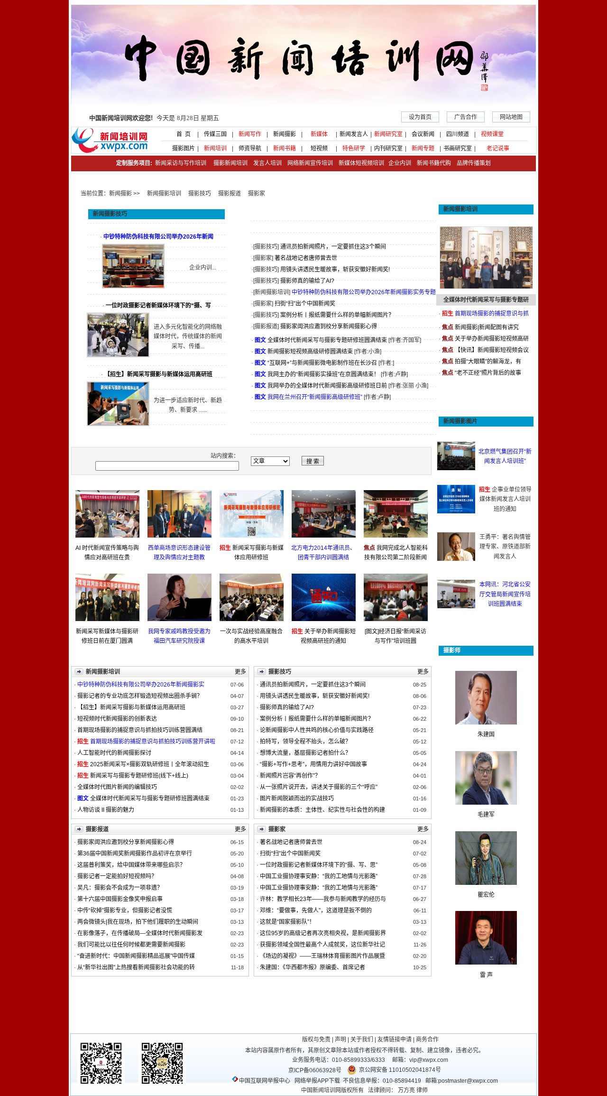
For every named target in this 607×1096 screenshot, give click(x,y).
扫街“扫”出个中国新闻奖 (305, 303)
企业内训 (397, 163)
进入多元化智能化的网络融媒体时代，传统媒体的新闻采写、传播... (188, 337)
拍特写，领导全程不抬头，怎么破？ (305, 741)
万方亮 (406, 1090)
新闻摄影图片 (460, 421)
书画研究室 (457, 148)
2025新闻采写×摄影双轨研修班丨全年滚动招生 (149, 764)
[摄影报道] (266, 326)
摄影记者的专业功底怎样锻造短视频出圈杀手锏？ (139, 696)
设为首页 (420, 117)
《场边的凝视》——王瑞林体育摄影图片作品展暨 (322, 956)
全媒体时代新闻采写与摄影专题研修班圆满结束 (327, 340)
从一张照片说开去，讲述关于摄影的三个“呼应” (318, 787)
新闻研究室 (388, 134)
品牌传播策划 (471, 163)
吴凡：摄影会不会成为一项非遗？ (122, 887)
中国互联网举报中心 (264, 1080)
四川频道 (457, 134)
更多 (240, 672)
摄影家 (256, 193)
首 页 (181, 134)
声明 (340, 1039)
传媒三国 (215, 134)
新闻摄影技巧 (110, 214)
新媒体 (319, 134)
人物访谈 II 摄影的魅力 (105, 810)
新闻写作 (250, 134)
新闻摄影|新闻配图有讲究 (487, 327)
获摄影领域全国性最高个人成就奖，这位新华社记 (322, 944)
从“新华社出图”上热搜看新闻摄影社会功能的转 (136, 967)
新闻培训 (215, 148)
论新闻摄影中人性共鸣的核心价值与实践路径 (317, 730)
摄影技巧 (199, 193)
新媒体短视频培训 (361, 163)
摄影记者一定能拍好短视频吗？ (117, 876)
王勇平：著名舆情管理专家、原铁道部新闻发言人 (505, 547)
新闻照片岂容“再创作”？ (290, 775)
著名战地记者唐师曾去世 (306, 258)
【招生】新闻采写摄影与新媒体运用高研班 (131, 707)
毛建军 (486, 814)
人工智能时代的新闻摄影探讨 (114, 753)
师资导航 (250, 148)
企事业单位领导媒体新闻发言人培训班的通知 (505, 499)
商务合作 (427, 1039)
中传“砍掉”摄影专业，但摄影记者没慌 (124, 910)
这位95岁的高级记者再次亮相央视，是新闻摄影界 (323, 933)
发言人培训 (268, 163)
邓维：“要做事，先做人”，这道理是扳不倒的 (316, 910)
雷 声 (486, 975)
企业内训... (202, 267)
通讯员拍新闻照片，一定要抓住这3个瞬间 (333, 246)
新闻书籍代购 (431, 163)
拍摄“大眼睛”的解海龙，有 (488, 361)
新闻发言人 (354, 134)
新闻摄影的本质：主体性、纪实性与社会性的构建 (322, 810)
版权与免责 (316, 1039)
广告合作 (465, 117)
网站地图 (511, 117)
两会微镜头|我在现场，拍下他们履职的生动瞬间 (137, 922)
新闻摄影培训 (164, 193)
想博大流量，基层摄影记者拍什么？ (305, 753)
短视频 (319, 148)
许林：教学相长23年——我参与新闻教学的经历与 (323, 899)
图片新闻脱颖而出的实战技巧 (297, 798)
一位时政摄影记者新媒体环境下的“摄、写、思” (318, 865)
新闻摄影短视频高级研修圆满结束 (310, 351)
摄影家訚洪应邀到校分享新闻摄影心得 (328, 326)
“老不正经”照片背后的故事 (488, 373)
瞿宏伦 (486, 895)
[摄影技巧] (266, 246)
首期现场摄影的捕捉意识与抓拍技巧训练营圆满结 (139, 730)
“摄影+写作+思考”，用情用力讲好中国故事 (313, 764)
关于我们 (361, 1039)
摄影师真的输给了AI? (307, 281)
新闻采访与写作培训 (180, 163)
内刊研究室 (388, 148)
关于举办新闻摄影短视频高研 (492, 338)
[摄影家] (263, 258)
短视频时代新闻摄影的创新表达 (117, 718)
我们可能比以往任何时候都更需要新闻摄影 (131, 944)
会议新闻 (423, 134)
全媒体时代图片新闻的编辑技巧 (117, 787)
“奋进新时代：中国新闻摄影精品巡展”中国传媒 (136, 956)
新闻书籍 (284, 148)
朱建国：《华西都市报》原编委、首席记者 (312, 967)
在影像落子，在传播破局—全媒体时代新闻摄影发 (139, 933)
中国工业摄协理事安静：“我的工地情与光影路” (318, 876)
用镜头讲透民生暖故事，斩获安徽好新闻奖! (335, 269)
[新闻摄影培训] (271, 292)
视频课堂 (492, 134)
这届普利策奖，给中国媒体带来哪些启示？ (131, 865)
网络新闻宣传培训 (310, 163)
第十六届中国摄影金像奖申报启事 (120, 899)
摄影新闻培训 (230, 163)
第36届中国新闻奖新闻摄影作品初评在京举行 (134, 853)
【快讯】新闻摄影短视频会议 (492, 350)
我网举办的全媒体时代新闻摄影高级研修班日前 (327, 385)
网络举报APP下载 (317, 1080)
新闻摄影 (284, 134)
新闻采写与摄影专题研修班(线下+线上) (139, 775)
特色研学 (353, 148)
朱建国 (486, 734)
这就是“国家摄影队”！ (287, 922)
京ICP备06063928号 (314, 1070)
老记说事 (498, 148)
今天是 (154, 117)
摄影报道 (229, 193)
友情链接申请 (394, 1039)
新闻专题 (423, 148)
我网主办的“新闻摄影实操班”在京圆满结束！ (323, 374)
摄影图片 (180, 148)
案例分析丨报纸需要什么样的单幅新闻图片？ (337, 315)
